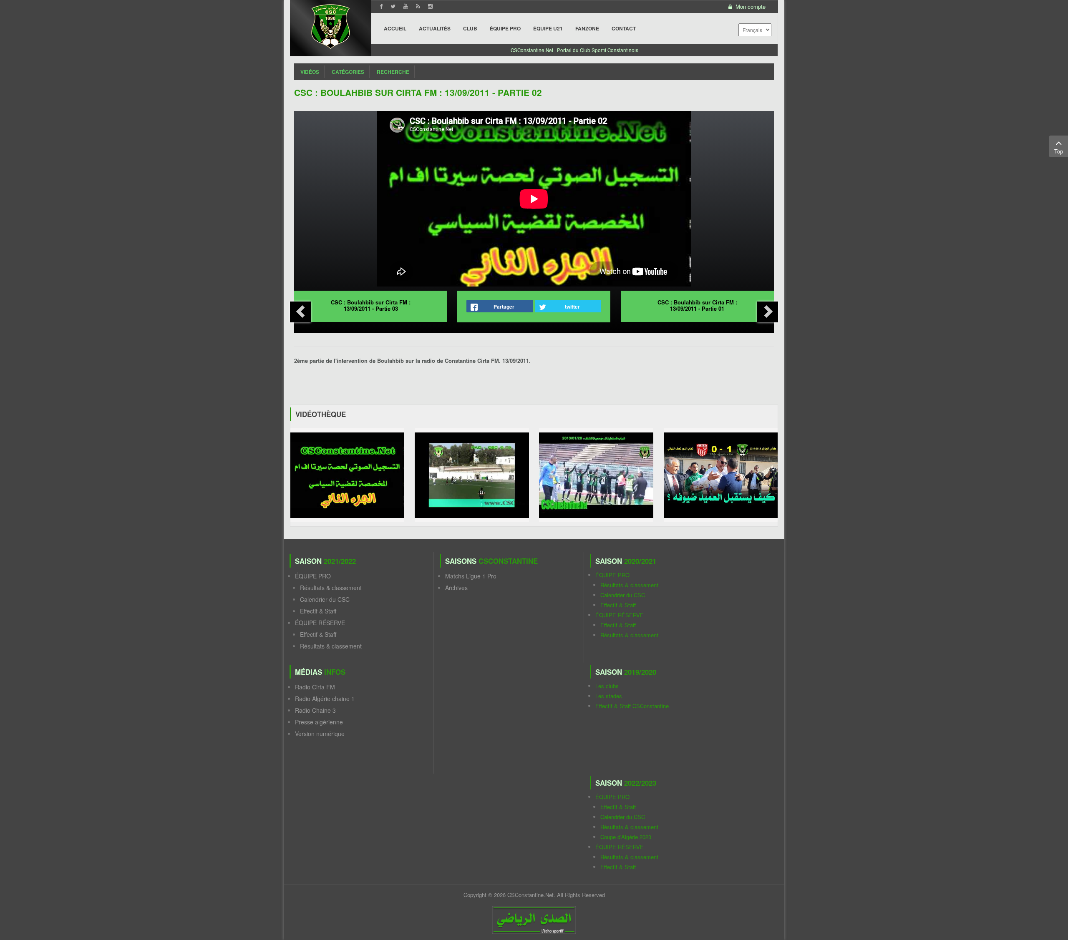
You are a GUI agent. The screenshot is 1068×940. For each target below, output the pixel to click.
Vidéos (309, 71)
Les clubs (607, 686)
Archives (456, 587)
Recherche (393, 71)
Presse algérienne (319, 722)
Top (1058, 151)
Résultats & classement (331, 587)
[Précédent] (300, 312)
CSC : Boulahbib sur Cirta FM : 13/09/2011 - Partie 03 (371, 305)
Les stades (608, 696)
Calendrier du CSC (325, 599)
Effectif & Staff (318, 611)
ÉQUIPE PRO (313, 576)
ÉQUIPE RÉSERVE (320, 622)
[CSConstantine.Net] (330, 25)
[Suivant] (767, 312)
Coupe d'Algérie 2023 (625, 837)
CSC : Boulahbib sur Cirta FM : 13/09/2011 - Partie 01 (697, 305)
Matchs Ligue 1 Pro (470, 576)
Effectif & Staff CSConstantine (632, 706)
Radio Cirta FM (315, 687)
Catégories (348, 71)
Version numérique (320, 733)
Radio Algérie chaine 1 (325, 698)
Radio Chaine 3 (315, 710)
